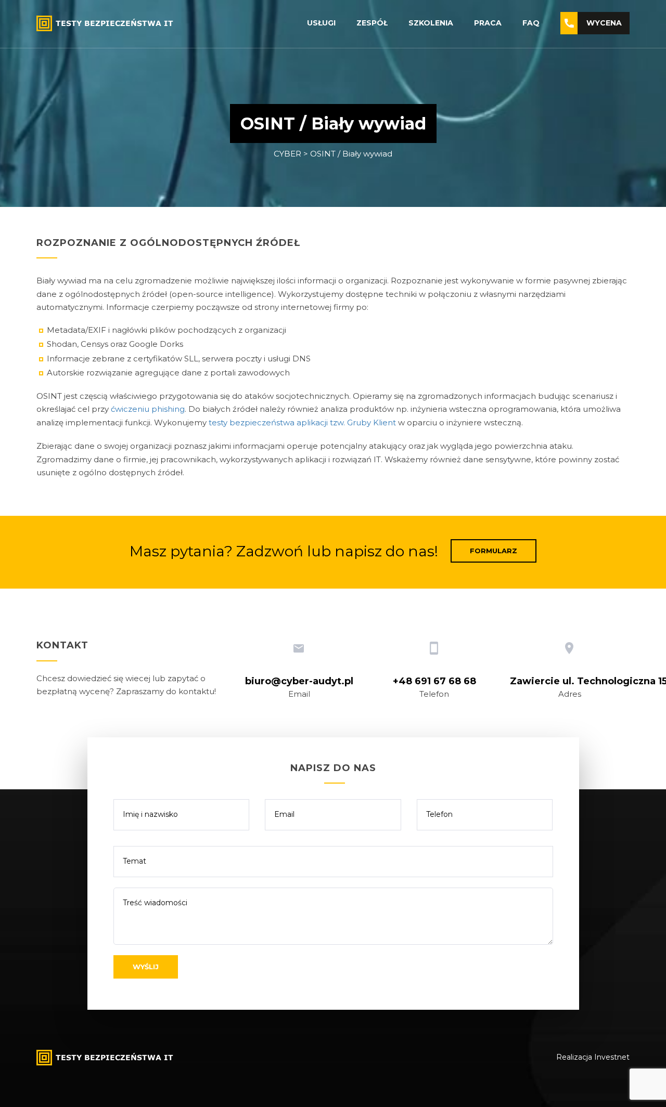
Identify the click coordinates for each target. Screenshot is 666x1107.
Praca (488, 23)
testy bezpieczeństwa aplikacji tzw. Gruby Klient (302, 422)
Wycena (604, 23)
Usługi (321, 23)
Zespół (372, 23)
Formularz (493, 550)
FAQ (531, 23)
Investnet (612, 1057)
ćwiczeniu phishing (148, 409)
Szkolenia (430, 23)
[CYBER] (106, 23)
